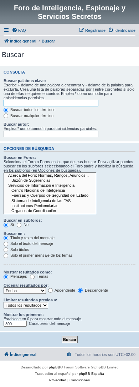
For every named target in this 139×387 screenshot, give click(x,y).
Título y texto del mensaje (32, 238)
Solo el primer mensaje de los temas (41, 255)
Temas (42, 276)
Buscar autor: (16, 124)
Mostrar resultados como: (28, 272)
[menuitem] (19, 30)
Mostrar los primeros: (24, 314)
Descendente (96, 290)
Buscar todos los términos (32, 109)
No (25, 224)
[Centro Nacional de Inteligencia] (50, 190)
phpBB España (91, 374)
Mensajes (18, 276)
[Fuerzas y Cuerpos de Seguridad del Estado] (50, 195)
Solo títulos (19, 249)
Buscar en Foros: (20, 157)
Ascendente (64, 290)
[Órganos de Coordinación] (50, 210)
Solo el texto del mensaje (31, 243)
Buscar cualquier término (31, 116)
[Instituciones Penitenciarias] (50, 205)
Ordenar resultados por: (26, 285)
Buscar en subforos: (23, 220)
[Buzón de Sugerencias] (50, 180)
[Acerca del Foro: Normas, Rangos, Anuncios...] (50, 175)
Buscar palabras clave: (25, 81)
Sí (11, 224)
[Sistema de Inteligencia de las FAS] (50, 200)
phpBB (54, 367)
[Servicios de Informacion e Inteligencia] (50, 185)
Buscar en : (14, 233)
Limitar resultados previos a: (30, 300)
